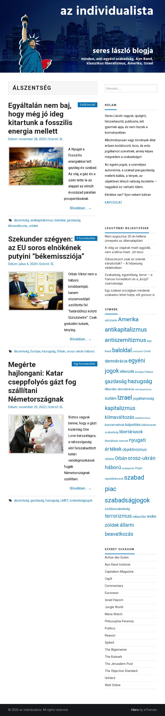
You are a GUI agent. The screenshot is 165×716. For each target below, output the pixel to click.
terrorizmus (118, 516)
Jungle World (114, 607)
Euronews (112, 593)
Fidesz (149, 371)
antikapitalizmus (42, 220)
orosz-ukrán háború (81, 351)
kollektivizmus (142, 418)
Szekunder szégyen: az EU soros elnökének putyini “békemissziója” (46, 248)
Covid (147, 351)
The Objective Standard (121, 671)
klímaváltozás (17, 226)
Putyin (138, 468)
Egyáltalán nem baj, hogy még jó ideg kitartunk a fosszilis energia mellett (40, 118)
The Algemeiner (116, 650)
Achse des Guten (117, 557)
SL (61, 139)
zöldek (33, 226)
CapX (108, 579)
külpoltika (133, 424)
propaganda (128, 468)
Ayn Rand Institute (117, 564)
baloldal (60, 220)
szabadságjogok (81, 500)
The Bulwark (113, 657)
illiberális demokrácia (119, 389)
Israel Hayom (114, 600)
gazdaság (73, 220)
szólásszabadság (117, 509)
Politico (110, 628)
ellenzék (127, 371)
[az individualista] (82, 36)
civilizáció (138, 351)
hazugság (48, 351)
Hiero (135, 710)
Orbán (61, 351)
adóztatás (111, 320)
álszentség (21, 220)
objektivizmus (134, 449)
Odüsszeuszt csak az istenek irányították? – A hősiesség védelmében (125, 263)
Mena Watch (113, 614)
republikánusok (114, 478)
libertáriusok (131, 431)
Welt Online (113, 685)
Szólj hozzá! (87, 104)
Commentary (114, 586)
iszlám (110, 398)
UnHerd (110, 678)
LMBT (64, 500)
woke (151, 516)
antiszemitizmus (125, 340)
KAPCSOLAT (113, 202)
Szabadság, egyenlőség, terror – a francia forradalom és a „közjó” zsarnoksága (128, 279)
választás (139, 517)
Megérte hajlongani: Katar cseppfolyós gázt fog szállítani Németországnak (42, 381)
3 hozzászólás (86, 238)
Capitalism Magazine (119, 572)
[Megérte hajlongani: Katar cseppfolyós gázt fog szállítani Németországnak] (36, 434)
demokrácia (116, 361)
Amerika (128, 319)
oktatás (109, 459)
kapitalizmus (120, 408)
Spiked (109, 642)
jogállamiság (143, 398)
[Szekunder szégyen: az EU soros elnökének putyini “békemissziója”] (36, 291)
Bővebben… (81, 208)
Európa (35, 351)
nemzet (123, 440)
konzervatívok (114, 425)
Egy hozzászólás (84, 363)
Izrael (124, 397)
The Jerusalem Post (119, 664)
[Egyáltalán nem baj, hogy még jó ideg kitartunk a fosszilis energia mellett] (36, 166)
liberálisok (111, 440)
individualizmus (143, 389)
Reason (110, 635)
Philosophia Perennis (119, 621)
